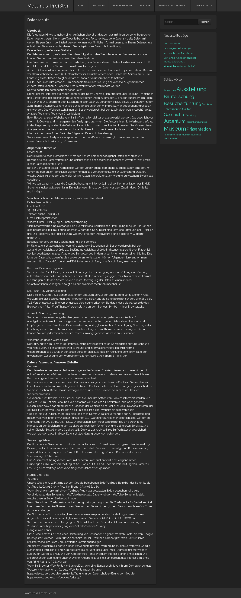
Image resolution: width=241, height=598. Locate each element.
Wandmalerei (170, 138)
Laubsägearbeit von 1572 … (178, 48)
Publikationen (122, 5)
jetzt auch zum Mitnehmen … (180, 53)
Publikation (169, 135)
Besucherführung (182, 103)
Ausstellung (191, 89)
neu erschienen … (173, 43)
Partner (145, 5)
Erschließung (173, 109)
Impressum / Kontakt (173, 5)
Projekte (99, 5)
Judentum (174, 121)
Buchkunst (207, 104)
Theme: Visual (47, 593)
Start (81, 5)
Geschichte (174, 114)
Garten (186, 109)
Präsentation (199, 129)
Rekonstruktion (182, 135)
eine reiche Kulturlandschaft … (180, 66)
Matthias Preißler (48, 6)
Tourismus (196, 135)
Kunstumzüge (200, 122)
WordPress (31, 593)
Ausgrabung (170, 90)
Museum (175, 128)
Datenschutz (203, 5)
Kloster (189, 122)
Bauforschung (179, 96)
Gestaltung (191, 115)
